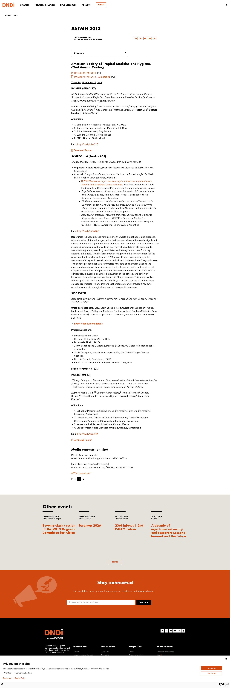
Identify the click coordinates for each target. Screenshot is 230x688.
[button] (136, 38)
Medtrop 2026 (90, 525)
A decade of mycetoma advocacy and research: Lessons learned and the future (168, 531)
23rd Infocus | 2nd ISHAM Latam (129, 527)
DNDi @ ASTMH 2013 (85, 73)
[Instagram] (166, 631)
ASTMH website (79, 473)
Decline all (212, 673)
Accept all (212, 668)
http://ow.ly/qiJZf (86, 434)
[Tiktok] (179, 631)
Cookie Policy (20, 678)
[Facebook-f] (183, 631)
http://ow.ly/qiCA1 (86, 231)
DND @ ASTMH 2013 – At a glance (92, 77)
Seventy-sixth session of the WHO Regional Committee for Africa (59, 529)
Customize (7, 678)
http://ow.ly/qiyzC (86, 144)
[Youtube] (170, 631)
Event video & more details (88, 324)
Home (7, 16)
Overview (79, 53)
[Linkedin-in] (162, 631)
